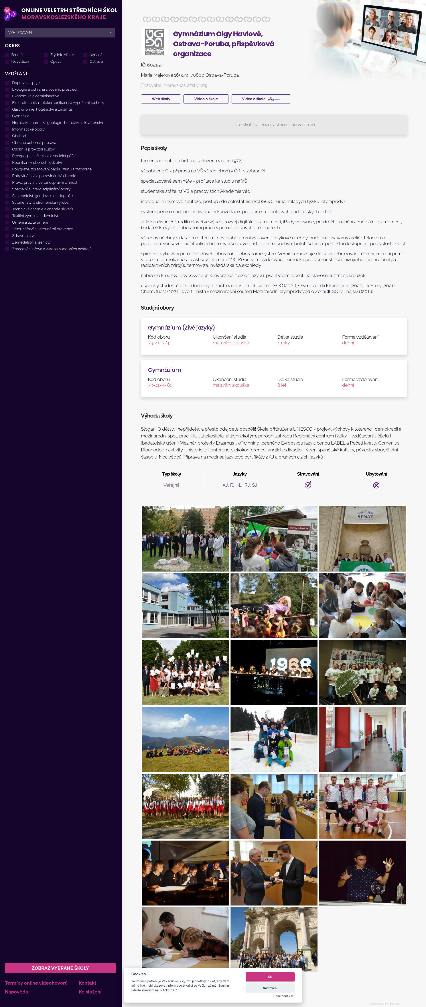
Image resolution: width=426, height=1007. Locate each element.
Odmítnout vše (283, 996)
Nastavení (270, 988)
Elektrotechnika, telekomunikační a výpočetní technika (58, 102)
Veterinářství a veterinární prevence (42, 229)
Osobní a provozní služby (33, 149)
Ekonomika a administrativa (35, 96)
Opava (55, 61)
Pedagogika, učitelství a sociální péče (44, 156)
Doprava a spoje (26, 82)
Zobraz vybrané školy (60, 968)
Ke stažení (90, 992)
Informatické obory (28, 129)
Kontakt (87, 983)
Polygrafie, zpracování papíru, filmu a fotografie (52, 169)
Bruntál (17, 55)
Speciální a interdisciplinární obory (41, 189)
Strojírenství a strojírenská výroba (40, 202)
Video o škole (206, 99)
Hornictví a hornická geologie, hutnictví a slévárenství (57, 122)
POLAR (395, 1004)
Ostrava (96, 61)
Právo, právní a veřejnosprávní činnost (44, 182)
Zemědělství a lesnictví (31, 242)
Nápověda (16, 992)
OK (270, 976)
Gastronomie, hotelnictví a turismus (42, 109)
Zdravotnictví (23, 235)
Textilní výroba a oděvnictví (35, 215)
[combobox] (60, 32)
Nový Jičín (20, 61)
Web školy (161, 99)
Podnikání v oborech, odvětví (37, 162)
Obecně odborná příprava (34, 142)
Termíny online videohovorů (36, 983)
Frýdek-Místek (62, 55)
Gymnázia (20, 116)
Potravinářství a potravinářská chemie (44, 176)
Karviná (96, 55)
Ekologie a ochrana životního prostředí (44, 89)
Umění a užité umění (30, 222)
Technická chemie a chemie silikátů (42, 209)
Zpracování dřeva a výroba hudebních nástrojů (52, 249)
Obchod (19, 136)
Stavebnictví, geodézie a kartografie (42, 195)
